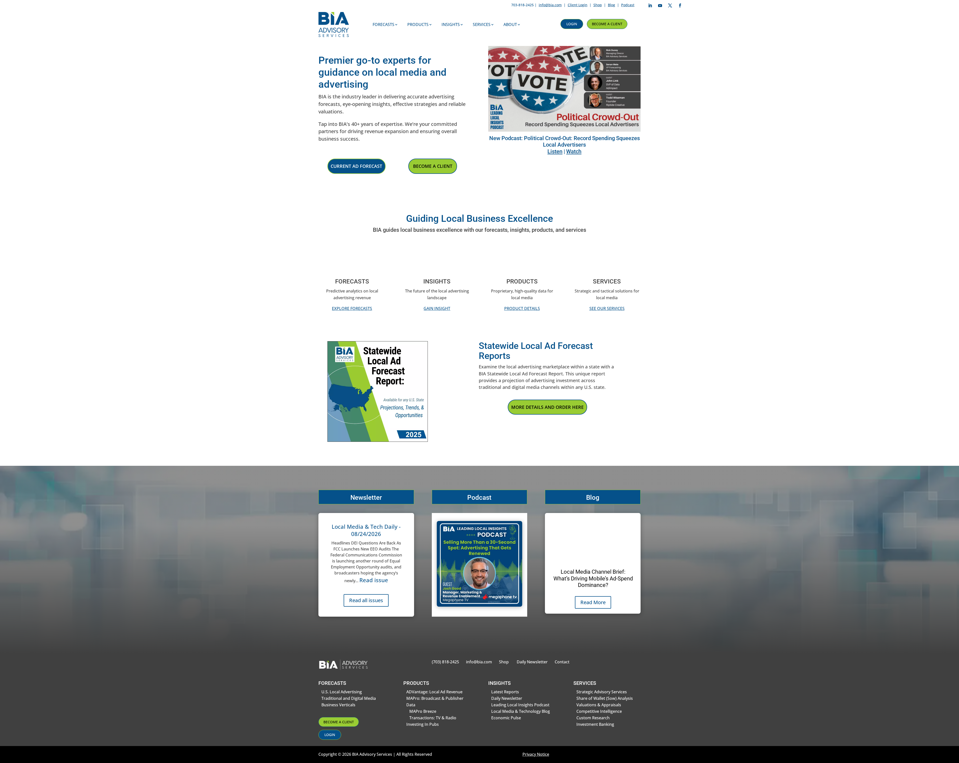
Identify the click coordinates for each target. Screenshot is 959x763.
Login (571, 23)
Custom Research (593, 718)
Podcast (627, 4)
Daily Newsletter (532, 662)
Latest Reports (505, 692)
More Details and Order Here (547, 407)
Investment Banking (595, 724)
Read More (593, 602)
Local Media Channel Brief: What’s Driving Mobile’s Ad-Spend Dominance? (593, 578)
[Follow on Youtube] (660, 5)
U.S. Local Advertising (341, 692)
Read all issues (366, 600)
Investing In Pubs (422, 724)
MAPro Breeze (422, 711)
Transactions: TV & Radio (432, 718)
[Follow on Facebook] (680, 5)
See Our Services (607, 308)
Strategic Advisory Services (601, 692)
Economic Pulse (506, 718)
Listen (554, 151)
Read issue (373, 580)
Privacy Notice (535, 754)
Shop (597, 4)
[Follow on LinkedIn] (650, 5)
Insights (451, 24)
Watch (573, 151)
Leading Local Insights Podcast (520, 705)
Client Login (577, 4)
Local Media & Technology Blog (520, 711)
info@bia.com (550, 4)
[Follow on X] (670, 5)
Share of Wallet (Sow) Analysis (604, 698)
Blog (611, 4)
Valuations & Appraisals (598, 705)
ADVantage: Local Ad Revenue (434, 692)
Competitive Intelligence (599, 711)
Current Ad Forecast (356, 166)
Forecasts (383, 24)
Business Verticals (338, 705)
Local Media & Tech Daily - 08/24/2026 (366, 530)
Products (418, 24)
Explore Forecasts (352, 308)
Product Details (522, 308)
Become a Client (607, 23)
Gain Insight (437, 308)
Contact (562, 662)
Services (481, 24)
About (510, 24)
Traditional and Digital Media (348, 698)
